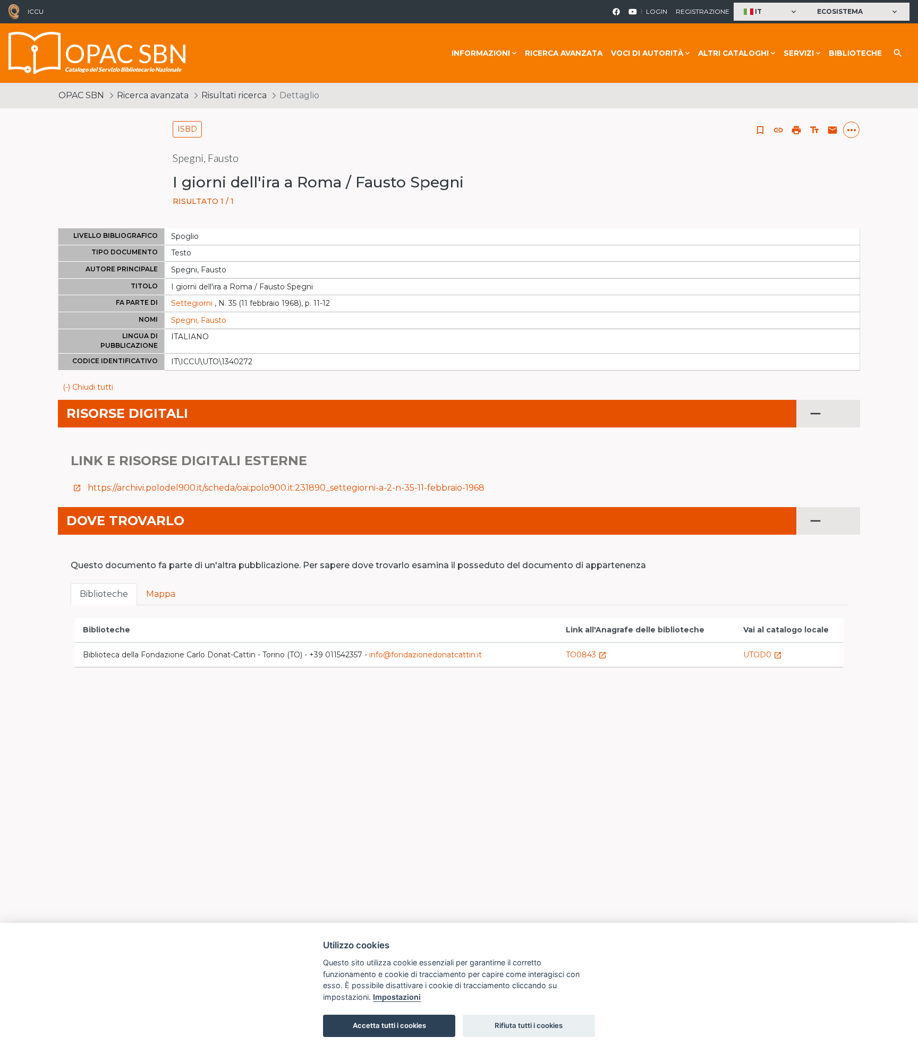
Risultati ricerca (234, 95)
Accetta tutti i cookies (389, 1025)
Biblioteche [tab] (104, 594)
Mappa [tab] (160, 594)
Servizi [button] (799, 53)
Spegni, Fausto (198, 320)
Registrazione (702, 11)
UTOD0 (762, 654)
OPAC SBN (81, 95)
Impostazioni (397, 996)
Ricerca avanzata (563, 53)
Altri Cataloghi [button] (733, 53)
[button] (771, 12)
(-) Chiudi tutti (88, 387)
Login (656, 11)
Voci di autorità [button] (647, 53)
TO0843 (586, 654)
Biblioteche (855, 53)
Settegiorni (191, 303)
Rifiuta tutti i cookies (529, 1025)
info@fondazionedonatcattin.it (425, 654)
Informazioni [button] (481, 53)
